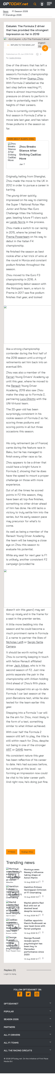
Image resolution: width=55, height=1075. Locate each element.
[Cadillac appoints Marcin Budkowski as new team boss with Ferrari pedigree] (14, 929)
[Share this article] (45, 48)
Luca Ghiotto (28, 399)
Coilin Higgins (15, 58)
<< (21, 45)
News (5, 11)
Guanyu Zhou (35, 78)
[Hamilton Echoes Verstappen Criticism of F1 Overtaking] (14, 892)
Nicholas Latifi (14, 642)
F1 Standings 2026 (12, 15)
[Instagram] (36, 994)
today (15, 3)
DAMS (19, 749)
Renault (15, 386)
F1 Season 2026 (20, 11)
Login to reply (10, 974)
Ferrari (10, 377)
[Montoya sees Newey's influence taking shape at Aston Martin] (14, 875)
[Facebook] (19, 994)
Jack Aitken (21, 665)
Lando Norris (17, 222)
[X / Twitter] (28, 994)
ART (8, 749)
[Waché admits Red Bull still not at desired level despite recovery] (14, 909)
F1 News (11, 852)
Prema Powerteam (17, 236)
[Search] (35, 4)
